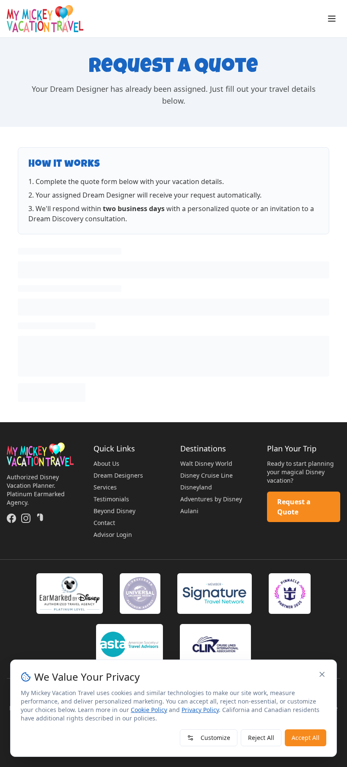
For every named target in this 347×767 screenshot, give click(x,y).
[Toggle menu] (331, 18)
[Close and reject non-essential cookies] (322, 674)
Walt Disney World (206, 463)
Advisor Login (113, 535)
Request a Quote (294, 507)
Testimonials (111, 499)
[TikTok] (40, 518)
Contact (104, 523)
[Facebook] (11, 518)
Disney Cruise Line (206, 475)
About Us (106, 463)
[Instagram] (25, 518)
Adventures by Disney (211, 499)
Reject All (261, 738)
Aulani (189, 511)
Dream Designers (118, 475)
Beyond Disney (114, 511)
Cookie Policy (149, 710)
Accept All (305, 738)
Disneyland (196, 487)
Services (105, 487)
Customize (215, 738)
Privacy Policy (200, 710)
